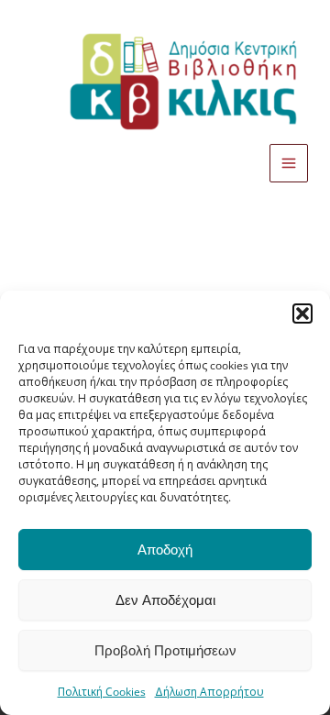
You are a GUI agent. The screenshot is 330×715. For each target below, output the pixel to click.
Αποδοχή (165, 550)
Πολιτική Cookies (102, 691)
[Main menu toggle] (289, 163)
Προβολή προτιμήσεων (165, 651)
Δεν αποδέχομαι (165, 600)
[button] (302, 313)
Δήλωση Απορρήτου (209, 691)
